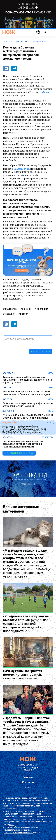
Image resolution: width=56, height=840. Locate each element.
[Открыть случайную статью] (38, 32)
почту (11, 824)
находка (7, 399)
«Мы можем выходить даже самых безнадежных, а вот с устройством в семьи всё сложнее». (27, 563)
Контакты (28, 782)
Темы (28, 787)
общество (8, 42)
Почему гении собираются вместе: (22, 674)
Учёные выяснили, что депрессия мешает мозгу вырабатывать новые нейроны (27, 416)
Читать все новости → (19, 453)
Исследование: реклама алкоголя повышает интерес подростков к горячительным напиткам (22, 444)
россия (24, 313)
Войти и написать (40, 351)
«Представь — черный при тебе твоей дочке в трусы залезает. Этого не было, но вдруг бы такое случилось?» (26, 731)
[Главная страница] (8, 32)
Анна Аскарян (22, 41)
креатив (6, 387)
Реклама (28, 777)
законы (26, 308)
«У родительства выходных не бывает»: (26, 623)
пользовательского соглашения (17, 830)
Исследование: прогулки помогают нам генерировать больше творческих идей (26, 393)
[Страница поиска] (45, 32)
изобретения (9, 423)
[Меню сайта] (52, 32)
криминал (42, 308)
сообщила (44, 92)
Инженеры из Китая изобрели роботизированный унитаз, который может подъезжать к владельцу (24, 429)
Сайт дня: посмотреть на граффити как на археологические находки (27, 404)
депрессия (8, 411)
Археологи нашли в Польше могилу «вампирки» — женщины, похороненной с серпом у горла (27, 380)
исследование (21, 168)
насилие (10, 313)
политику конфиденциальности (18, 832)
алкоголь (7, 437)
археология (9, 373)
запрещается (8, 816)
